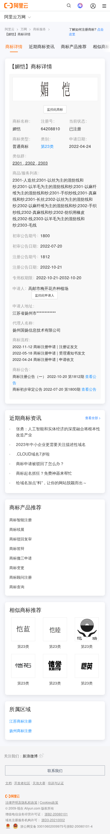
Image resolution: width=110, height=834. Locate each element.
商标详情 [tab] (13, 46)
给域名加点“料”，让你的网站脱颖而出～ (51, 482)
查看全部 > (93, 418)
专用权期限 (23, 277)
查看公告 (88, 389)
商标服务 (39, 29)
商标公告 (21, 369)
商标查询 (16, 586)
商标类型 (21, 138)
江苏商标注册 (20, 721)
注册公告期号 (25, 256)
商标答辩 (16, 548)
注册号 (47, 121)
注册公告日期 (25, 267)
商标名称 (21, 121)
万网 (24, 29)
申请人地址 (23, 305)
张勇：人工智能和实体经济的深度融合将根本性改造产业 (58, 432)
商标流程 (21, 339)
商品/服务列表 (25, 173)
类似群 (19, 156)
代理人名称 (23, 323)
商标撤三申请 (20, 558)
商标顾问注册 (20, 577)
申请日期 (77, 138)
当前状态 (77, 121)
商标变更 (16, 567)
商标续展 (16, 529)
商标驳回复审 (20, 538)
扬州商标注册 (20, 731)
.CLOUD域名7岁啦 (33, 454)
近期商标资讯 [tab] (41, 46)
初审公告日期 (25, 246)
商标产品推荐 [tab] (74, 46)
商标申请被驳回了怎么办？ (40, 463)
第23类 (47, 146)
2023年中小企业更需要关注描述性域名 (51, 444)
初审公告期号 (25, 235)
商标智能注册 (20, 519)
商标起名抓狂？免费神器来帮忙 (44, 473)
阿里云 (9, 29)
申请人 (19, 288)
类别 (45, 138)
